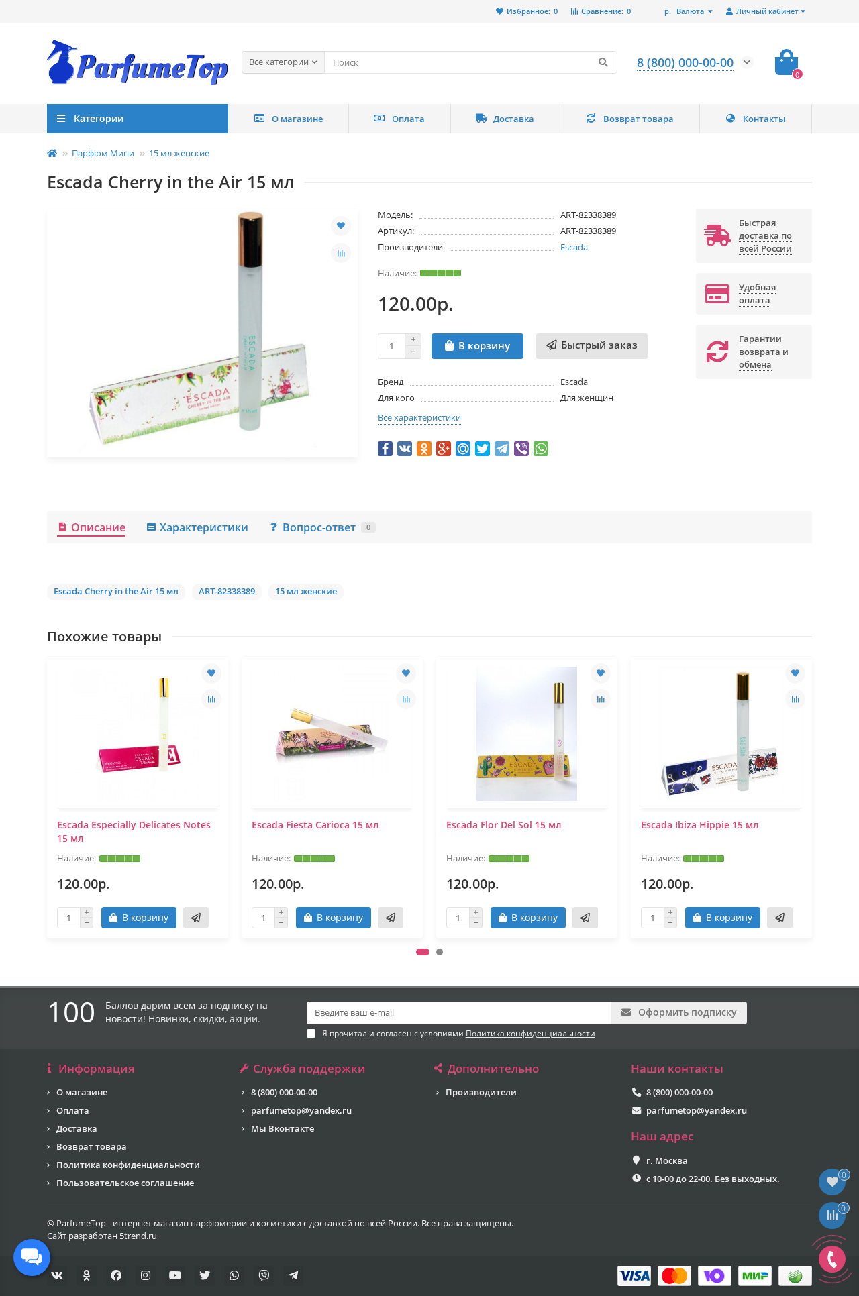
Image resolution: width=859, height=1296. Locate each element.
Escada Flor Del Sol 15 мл (504, 824)
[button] (423, 952)
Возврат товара (638, 119)
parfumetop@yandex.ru (301, 1110)
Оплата (408, 119)
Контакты (764, 119)
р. (684, 11)
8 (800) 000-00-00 (284, 1092)
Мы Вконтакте (282, 1128)
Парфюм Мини (103, 153)
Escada (574, 247)
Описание (98, 527)
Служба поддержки (309, 1069)
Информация (96, 1069)
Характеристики (204, 527)
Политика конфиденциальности (128, 1164)
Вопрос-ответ (326, 527)
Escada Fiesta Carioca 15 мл (315, 824)
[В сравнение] (341, 253)
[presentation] (48, 797)
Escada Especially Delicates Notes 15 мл (134, 831)
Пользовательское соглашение (125, 1183)
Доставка (513, 119)
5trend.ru (138, 1236)
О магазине (297, 119)
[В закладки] (341, 226)
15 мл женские (179, 153)
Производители (481, 1092)
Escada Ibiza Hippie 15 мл (700, 824)
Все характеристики (419, 417)
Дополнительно (493, 1069)
